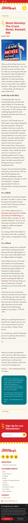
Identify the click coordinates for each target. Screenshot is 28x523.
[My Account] (3, 1)
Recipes (4, 478)
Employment (5, 485)
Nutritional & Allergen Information (11, 480)
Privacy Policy (5, 489)
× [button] (26, 505)
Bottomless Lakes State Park (10, 213)
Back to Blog (5, 16)
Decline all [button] (20, 518)
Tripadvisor (5, 281)
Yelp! (18, 278)
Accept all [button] (7, 518)
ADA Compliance (6, 491)
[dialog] (14, 513)
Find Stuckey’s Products (8, 487)
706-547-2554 (7, 498)
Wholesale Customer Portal (9, 465)
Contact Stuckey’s (6, 474)
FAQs (3, 472)
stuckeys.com (15, 365)
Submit (24, 434)
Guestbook (5, 476)
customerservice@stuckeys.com (10, 501)
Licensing (4, 482)
